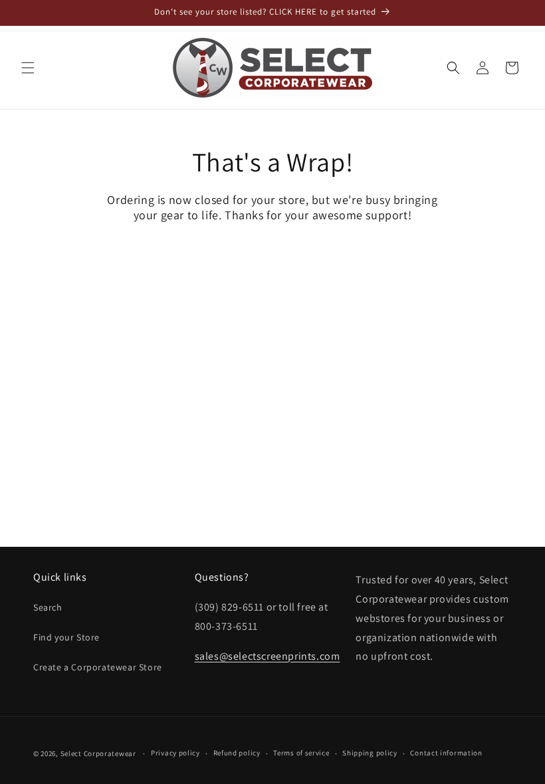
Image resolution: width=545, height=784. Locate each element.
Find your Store (66, 637)
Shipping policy (369, 752)
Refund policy (237, 752)
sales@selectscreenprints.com (267, 656)
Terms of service (301, 752)
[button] (28, 67)
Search (47, 607)
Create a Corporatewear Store (97, 667)
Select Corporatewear (98, 753)
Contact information (446, 752)
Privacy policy (175, 752)
